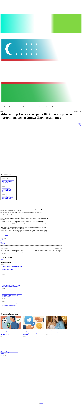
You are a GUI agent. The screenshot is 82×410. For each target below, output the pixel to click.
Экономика (3, 178)
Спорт (2, 111)
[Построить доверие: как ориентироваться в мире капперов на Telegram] (33, 322)
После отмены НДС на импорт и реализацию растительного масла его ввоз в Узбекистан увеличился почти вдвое (14, 252)
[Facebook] (58, 34)
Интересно (2, 264)
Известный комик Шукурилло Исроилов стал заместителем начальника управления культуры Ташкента (12, 295)
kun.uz (6, 235)
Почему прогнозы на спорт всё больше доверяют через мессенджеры (10, 332)
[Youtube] (66, 34)
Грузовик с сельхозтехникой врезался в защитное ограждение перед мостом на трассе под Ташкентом (11, 267)
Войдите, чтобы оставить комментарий (9, 259)
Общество (3, 186)
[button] (79, 107)
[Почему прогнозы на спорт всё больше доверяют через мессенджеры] (11, 322)
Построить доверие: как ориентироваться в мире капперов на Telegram (33, 332)
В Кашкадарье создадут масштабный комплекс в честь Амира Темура (7, 197)
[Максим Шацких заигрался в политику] (11, 343)
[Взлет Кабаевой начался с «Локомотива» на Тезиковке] (56, 322)
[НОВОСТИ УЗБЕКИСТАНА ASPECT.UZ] (41, 70)
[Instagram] (61, 34)
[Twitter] (64, 34)
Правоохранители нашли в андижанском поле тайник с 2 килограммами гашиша (12, 277)
